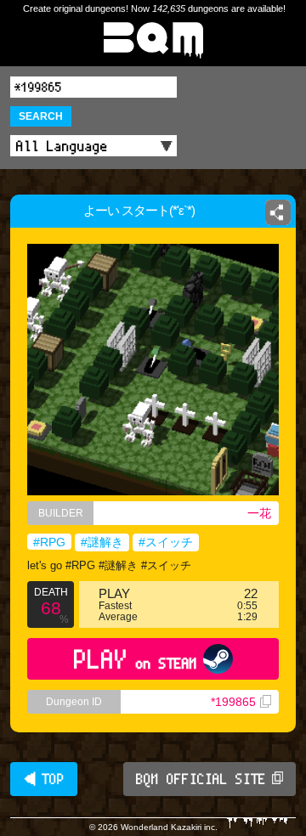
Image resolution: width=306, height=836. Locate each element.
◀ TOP (44, 779)
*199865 (233, 702)
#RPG (49, 542)
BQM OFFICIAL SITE (201, 779)
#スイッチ (166, 542)
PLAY (135, 659)
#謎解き (102, 542)
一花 (259, 513)
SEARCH (41, 116)
